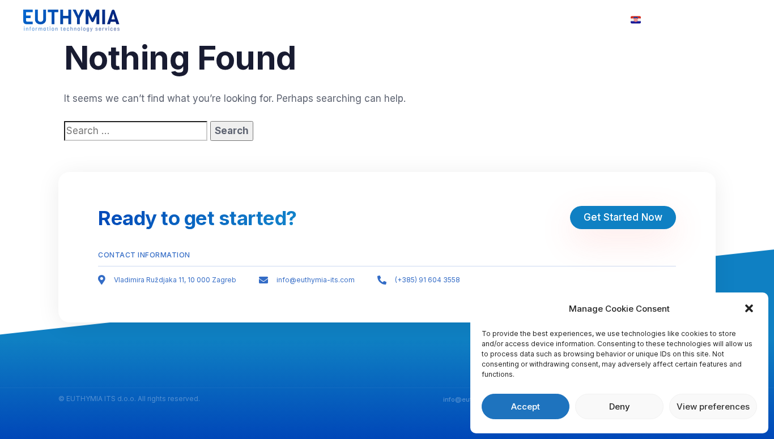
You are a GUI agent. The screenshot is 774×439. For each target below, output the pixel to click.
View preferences (713, 406)
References (582, 20)
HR (647, 20)
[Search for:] (135, 131)
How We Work (458, 20)
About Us (393, 20)
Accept (525, 406)
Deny (619, 406)
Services (522, 20)
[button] (750, 309)
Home (344, 20)
